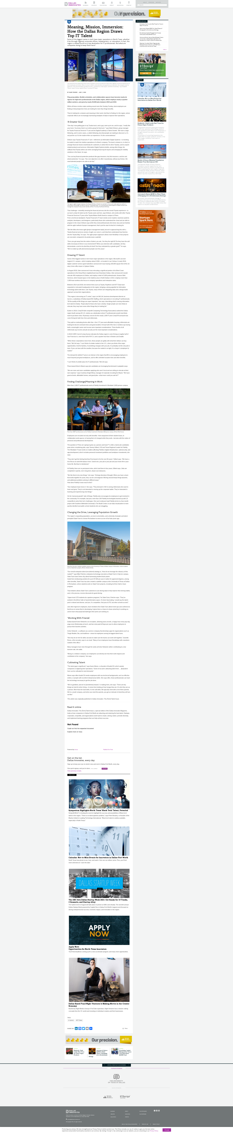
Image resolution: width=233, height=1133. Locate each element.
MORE (164, 49)
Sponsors (151, 2)
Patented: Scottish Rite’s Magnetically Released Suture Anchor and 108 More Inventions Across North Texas (150, 45)
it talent (71, 1020)
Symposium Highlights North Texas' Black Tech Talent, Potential (98, 811)
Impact (112, 5)
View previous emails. (74, 771)
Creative (94, 5)
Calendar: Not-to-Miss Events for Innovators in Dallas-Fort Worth (98, 858)
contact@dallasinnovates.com (73, 1119)
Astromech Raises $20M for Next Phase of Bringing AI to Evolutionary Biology (98, 1053)
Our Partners (142, 1114)
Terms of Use (145, 1124)
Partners (158, 2)
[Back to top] (225, 1121)
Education (103, 5)
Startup (128, 5)
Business (85, 5)
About (145, 2)
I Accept (166, 1130)
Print (126, 1028)
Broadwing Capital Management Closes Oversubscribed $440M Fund (150, 33)
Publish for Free (108, 749)
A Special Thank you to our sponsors (116, 1065)
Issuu (76, 749)
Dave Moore (73, 92)
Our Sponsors (143, 1111)
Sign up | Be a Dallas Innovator (129, 1124)
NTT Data (79, 1020)
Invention (120, 5)
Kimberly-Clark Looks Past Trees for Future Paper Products (151, 24)
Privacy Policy (156, 1124)
